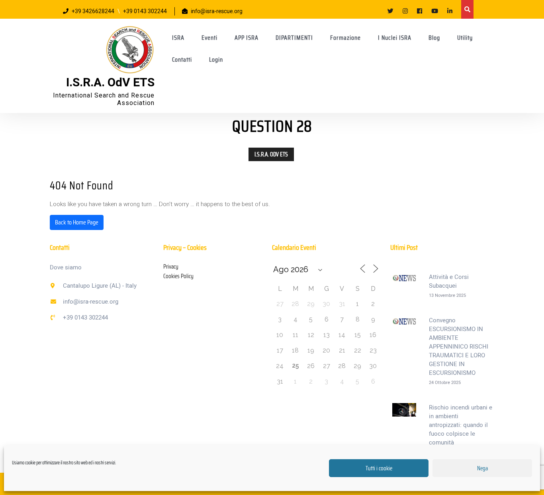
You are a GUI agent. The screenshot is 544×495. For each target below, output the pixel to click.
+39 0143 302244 (145, 11)
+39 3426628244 (93, 11)
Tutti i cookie (379, 468)
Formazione (345, 38)
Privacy (170, 266)
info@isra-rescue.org (217, 11)
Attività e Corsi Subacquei (449, 281)
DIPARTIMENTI (294, 38)
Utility (465, 38)
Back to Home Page (76, 222)
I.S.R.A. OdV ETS (110, 83)
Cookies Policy (178, 276)
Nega (482, 468)
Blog (434, 38)
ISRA (178, 38)
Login (216, 59)
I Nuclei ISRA (394, 38)
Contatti (182, 59)
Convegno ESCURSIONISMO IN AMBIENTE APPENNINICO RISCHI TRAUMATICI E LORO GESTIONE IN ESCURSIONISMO (458, 346)
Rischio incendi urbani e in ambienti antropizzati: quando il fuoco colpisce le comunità (460, 425)
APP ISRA (246, 38)
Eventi (209, 38)
